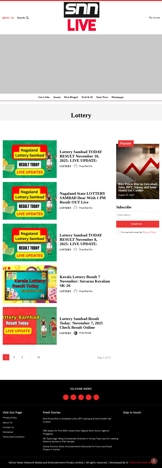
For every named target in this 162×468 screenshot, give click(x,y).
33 (38, 357)
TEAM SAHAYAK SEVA (141, 462)
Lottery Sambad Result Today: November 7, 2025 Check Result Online (81, 323)
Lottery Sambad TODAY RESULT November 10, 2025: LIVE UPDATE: (81, 156)
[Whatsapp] (96, 397)
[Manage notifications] (154, 461)
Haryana (138, 375)
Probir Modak (85, 332)
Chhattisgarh (115, 123)
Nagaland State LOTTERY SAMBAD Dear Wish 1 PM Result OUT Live (83, 197)
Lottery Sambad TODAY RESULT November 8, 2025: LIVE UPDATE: (81, 239)
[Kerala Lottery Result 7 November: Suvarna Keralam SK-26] (30, 284)
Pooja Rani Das (85, 166)
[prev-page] (145, 151)
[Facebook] (66, 397)
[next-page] (47, 357)
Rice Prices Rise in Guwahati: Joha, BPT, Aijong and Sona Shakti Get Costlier (138, 187)
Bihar (97, 123)
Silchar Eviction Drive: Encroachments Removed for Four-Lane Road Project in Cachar (77, 448)
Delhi (133, 123)
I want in (136, 224)
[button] (23, 18)
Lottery (65, 166)
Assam (84, 123)
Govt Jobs (113, 375)
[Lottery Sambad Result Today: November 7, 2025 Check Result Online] (30, 326)
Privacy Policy (149, 232)
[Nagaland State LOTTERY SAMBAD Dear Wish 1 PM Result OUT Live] (30, 201)
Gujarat (126, 375)
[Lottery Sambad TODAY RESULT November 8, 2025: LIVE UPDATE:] (30, 242)
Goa (102, 375)
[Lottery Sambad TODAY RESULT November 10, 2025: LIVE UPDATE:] (30, 159)
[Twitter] (81, 397)
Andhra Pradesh (32, 123)
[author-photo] (76, 166)
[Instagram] (73, 397)
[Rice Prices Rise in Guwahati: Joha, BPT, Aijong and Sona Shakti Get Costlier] (137, 171)
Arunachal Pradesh (62, 123)
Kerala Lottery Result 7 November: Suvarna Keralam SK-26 (85, 281)
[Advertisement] (81, 64)
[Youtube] (88, 397)
